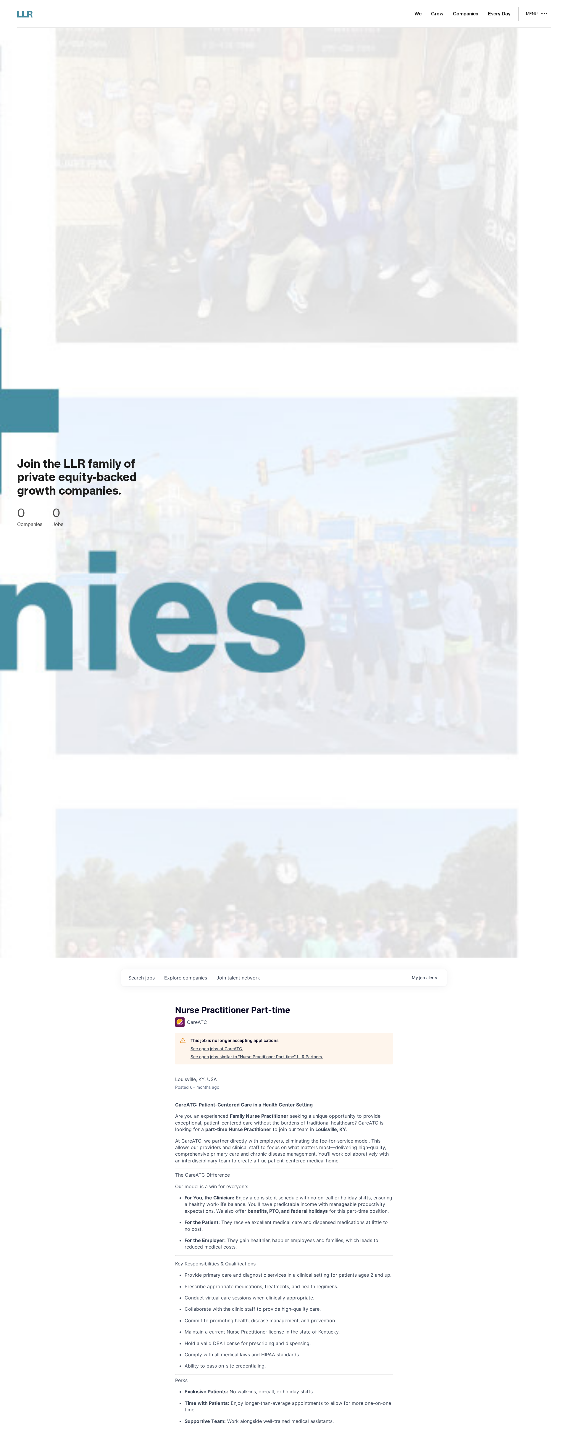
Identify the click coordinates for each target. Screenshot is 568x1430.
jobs (141, 978)
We (418, 14)
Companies (465, 14)
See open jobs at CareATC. (217, 1048)
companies (185, 978)
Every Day (499, 14)
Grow (437, 14)
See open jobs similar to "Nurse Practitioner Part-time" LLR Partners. (257, 1056)
